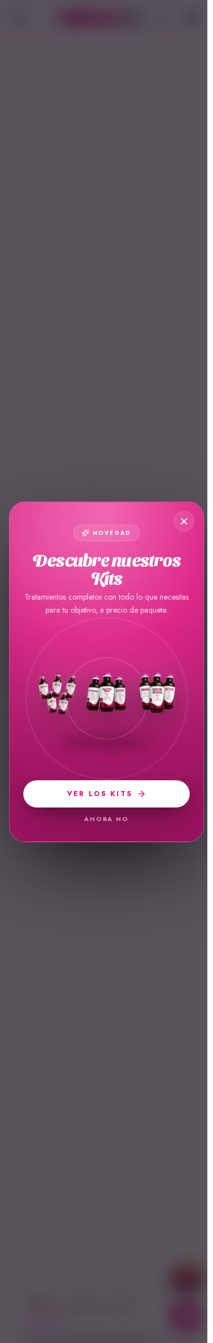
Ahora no (107, 818)
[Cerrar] (184, 521)
